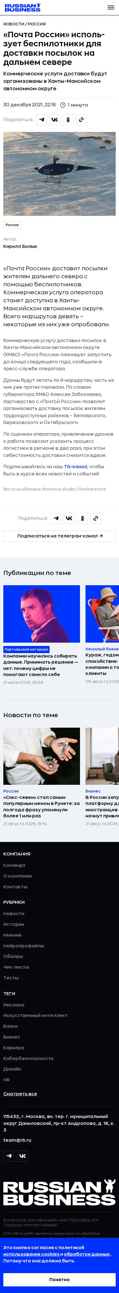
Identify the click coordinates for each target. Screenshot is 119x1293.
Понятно (59, 1280)
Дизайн (12, 1069)
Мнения (12, 935)
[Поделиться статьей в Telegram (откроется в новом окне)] (41, 119)
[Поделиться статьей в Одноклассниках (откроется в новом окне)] (68, 119)
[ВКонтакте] (22, 1156)
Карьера (13, 1048)
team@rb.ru (17, 1140)
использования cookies (31, 1254)
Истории (13, 924)
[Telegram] (8, 1156)
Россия (37, 24)
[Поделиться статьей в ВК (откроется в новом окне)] (54, 119)
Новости (14, 24)
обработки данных (87, 1254)
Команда (14, 865)
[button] (111, 7)
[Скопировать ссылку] (81, 119)
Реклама (13, 1005)
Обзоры (13, 956)
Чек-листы (16, 967)
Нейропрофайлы (23, 946)
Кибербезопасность (28, 1058)
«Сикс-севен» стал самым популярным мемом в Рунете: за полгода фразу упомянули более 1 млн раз (41, 806)
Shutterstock (92, 489)
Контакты (15, 887)
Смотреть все (20, 1094)
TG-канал (75, 467)
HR (6, 1080)
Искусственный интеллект (35, 1015)
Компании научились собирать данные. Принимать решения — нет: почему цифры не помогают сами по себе (40, 665)
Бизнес (11, 1037)
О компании (17, 876)
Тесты (11, 978)
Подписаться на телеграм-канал (57, 536)
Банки (10, 1026)
